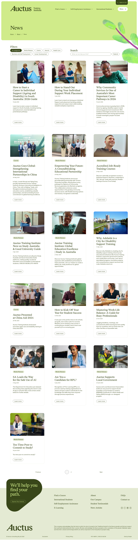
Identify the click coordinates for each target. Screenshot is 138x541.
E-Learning (58, 508)
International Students (63, 500)
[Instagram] (122, 508)
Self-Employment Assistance (66, 504)
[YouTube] (127, 508)
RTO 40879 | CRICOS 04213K (98, 536)
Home (12, 34)
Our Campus (96, 500)
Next (101, 472)
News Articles (96, 508)
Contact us (125, 500)
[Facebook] (125, 508)
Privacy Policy (69, 536)
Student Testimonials (99, 504)
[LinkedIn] (130, 508)
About (18, 34)
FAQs (123, 495)
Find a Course (60, 495)
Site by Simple (128, 536)
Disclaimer (45, 536)
